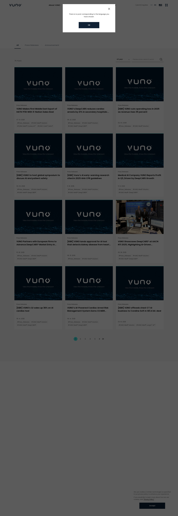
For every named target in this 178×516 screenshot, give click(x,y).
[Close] (109, 9)
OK (89, 25)
